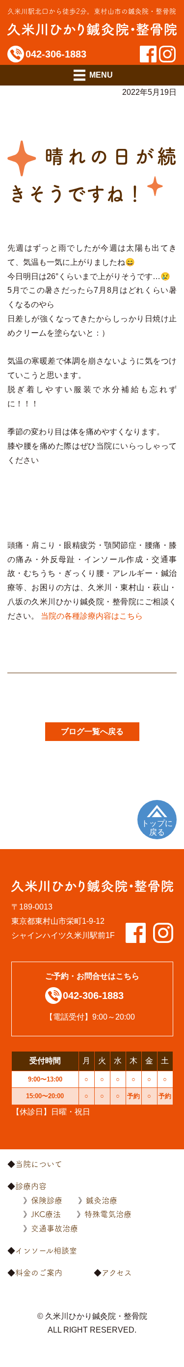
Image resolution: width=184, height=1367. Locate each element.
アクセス (117, 1273)
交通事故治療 (54, 1228)
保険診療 (46, 1200)
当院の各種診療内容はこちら (92, 616)
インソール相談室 (46, 1250)
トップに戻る (157, 827)
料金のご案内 (38, 1273)
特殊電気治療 (107, 1214)
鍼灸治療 (101, 1200)
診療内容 (31, 1186)
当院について (38, 1164)
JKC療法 (46, 1214)
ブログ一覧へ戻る (92, 731)
